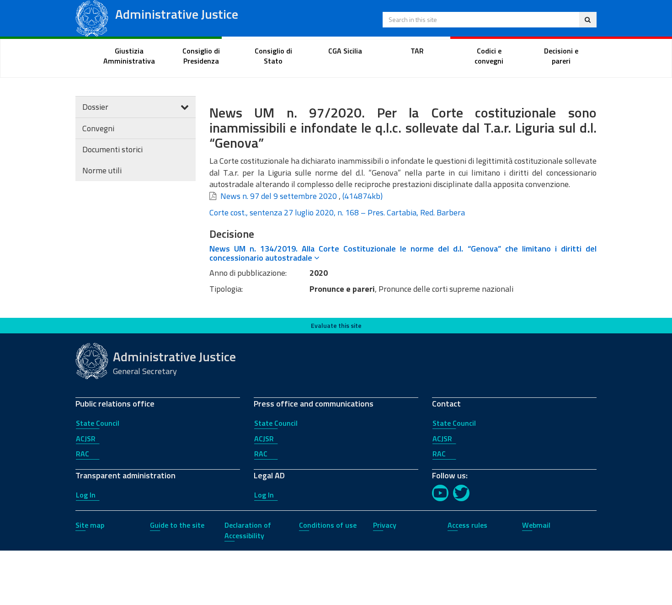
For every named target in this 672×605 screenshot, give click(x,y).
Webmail (536, 524)
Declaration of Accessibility (247, 530)
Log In (86, 494)
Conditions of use (328, 524)
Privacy (384, 524)
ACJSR (86, 438)
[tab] (403, 253)
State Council (97, 423)
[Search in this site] (588, 19)
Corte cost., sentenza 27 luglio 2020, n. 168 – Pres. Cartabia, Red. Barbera (337, 212)
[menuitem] (129, 56)
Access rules (467, 524)
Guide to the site (177, 524)
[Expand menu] (185, 107)
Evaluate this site (336, 325)
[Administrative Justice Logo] (91, 17)
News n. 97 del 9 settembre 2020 (279, 196)
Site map (89, 524)
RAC (82, 453)
